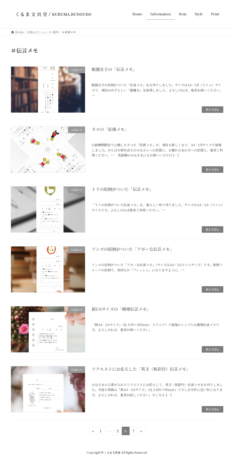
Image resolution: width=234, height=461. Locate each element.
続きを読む (212, 109)
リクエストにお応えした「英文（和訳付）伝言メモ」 (141, 369)
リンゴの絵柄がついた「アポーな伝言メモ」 (133, 249)
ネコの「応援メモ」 (110, 129)
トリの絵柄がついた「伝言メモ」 (122, 189)
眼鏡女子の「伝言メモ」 (114, 69)
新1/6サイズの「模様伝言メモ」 (121, 309)
